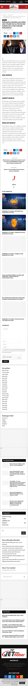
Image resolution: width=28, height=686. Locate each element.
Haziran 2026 (5, 374)
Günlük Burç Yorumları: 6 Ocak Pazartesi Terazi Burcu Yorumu (13, 319)
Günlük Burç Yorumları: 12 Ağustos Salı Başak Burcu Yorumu (12, 254)
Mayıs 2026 (4, 376)
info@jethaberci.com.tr (16, 668)
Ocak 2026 (4, 384)
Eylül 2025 (4, 391)
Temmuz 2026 (5, 372)
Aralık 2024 (4, 409)
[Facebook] (5, 676)
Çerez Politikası (14, 2)
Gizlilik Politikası (21, 2)
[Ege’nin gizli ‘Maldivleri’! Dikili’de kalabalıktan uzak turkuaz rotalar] (5, 494)
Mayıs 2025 (4, 399)
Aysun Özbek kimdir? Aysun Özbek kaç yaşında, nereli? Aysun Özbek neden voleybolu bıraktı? (17, 473)
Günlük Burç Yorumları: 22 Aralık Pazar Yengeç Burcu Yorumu (12, 212)
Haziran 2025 (5, 397)
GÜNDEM (4, 422)
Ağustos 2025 (5, 393)
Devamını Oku (14, 684)
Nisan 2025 (4, 401)
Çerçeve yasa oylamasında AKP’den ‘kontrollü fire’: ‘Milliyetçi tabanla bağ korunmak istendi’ (16, 503)
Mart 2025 (4, 403)
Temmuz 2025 (5, 395)
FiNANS (4, 420)
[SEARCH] (24, 576)
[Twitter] (9, 676)
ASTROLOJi (5, 418)
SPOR (3, 425)
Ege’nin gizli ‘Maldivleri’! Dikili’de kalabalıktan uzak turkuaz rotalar (16, 494)
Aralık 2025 (4, 386)
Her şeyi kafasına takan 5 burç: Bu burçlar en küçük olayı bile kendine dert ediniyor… (13, 298)
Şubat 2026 (4, 382)
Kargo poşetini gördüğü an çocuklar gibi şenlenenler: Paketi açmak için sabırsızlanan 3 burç (13, 276)
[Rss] (21, 676)
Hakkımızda (2, 1)
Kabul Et (22, 683)
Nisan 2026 (4, 378)
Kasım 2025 (4, 388)
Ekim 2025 (4, 389)
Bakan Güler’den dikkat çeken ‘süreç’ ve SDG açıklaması (17, 464)
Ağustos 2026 (5, 370)
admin (4, 29)
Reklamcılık (8, 1)
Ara (3, 530)
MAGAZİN (4, 423)
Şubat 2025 (4, 405)
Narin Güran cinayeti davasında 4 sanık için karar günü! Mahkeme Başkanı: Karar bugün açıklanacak (14, 161)
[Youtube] (17, 676)
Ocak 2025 (4, 407)
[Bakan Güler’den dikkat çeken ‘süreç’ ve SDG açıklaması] (5, 465)
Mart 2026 (4, 380)
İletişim (26, 1)
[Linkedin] (13, 676)
